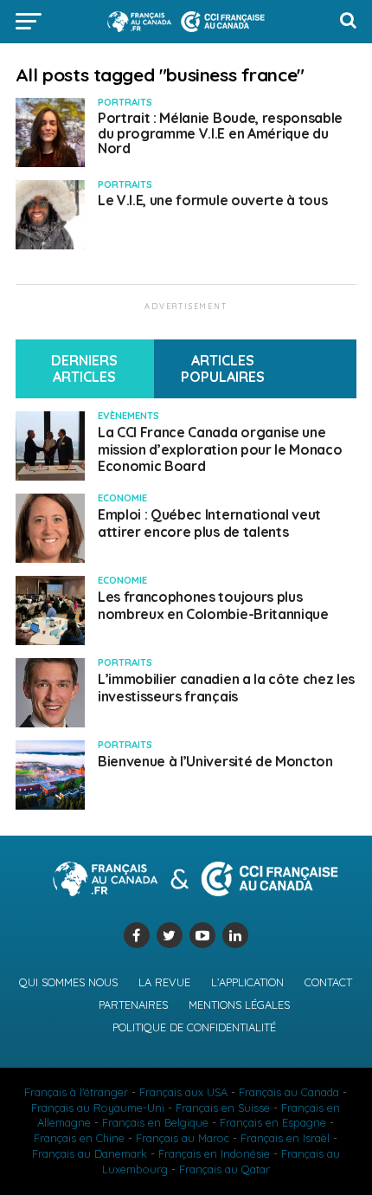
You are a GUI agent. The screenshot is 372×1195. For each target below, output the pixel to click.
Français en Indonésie (214, 1153)
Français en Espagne (273, 1122)
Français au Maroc (182, 1138)
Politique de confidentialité (194, 1027)
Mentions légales (239, 1004)
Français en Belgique (155, 1122)
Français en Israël (285, 1138)
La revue (164, 982)
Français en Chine (79, 1138)
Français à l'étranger (76, 1092)
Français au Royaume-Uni (97, 1107)
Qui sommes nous (68, 982)
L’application (247, 982)
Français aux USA (183, 1092)
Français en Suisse (223, 1107)
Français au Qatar (224, 1169)
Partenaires (133, 1004)
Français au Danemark (89, 1153)
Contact (328, 982)
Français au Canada (289, 1092)
